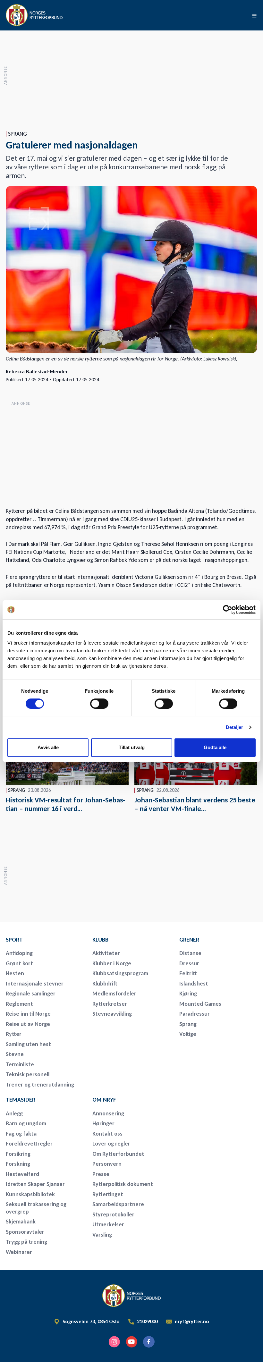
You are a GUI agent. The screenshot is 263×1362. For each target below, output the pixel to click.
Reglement (19, 1003)
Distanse (190, 953)
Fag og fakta (21, 1133)
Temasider (20, 1100)
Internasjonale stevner (35, 983)
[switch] (99, 703)
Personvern (107, 1163)
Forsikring (18, 1153)
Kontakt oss (107, 1133)
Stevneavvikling (112, 1013)
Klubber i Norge (111, 963)
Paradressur (194, 1013)
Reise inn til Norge (28, 1013)
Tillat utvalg (132, 747)
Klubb (100, 940)
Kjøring (188, 993)
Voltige (187, 1033)
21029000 (147, 1321)
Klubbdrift (104, 983)
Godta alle (215, 747)
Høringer (103, 1123)
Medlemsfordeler (114, 993)
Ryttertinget (107, 1194)
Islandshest (193, 983)
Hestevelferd (22, 1174)
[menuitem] (45, 940)
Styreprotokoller (113, 1214)
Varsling (102, 1234)
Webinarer (19, 1252)
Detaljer (234, 727)
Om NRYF (104, 1100)
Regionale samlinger (30, 993)
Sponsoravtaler (25, 1231)
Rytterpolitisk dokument (122, 1184)
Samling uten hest (28, 1044)
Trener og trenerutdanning (40, 1084)
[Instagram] (114, 1342)
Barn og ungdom (26, 1123)
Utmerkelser (108, 1224)
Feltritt (188, 973)
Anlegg (14, 1113)
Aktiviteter (106, 953)
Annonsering (108, 1113)
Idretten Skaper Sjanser (35, 1184)
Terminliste (20, 1064)
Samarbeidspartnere (118, 1204)
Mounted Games (200, 1003)
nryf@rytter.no (192, 1321)
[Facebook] (149, 1342)
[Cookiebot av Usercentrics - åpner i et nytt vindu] (227, 609)
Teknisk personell (27, 1074)
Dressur (189, 963)
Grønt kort (19, 963)
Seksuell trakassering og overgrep (36, 1208)
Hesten (15, 973)
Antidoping (19, 953)
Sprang (188, 1024)
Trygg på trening (26, 1241)
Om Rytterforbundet (118, 1153)
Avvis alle (48, 747)
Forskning (18, 1163)
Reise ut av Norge (28, 1024)
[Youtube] (131, 1342)
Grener (189, 940)
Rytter (13, 1033)
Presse (100, 1174)
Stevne (15, 1054)
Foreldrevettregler (29, 1143)
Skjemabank (21, 1221)
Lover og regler (111, 1143)
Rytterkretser (109, 1003)
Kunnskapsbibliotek (30, 1194)
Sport (14, 940)
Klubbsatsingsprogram (120, 973)
